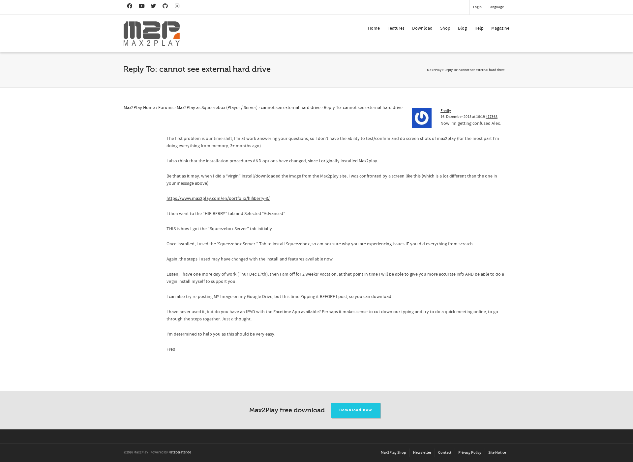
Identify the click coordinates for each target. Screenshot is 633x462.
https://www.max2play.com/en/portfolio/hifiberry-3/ (218, 199)
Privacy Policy (469, 452)
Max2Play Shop (393, 452)
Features (396, 28)
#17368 (491, 116)
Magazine (500, 28)
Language (496, 7)
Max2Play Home (139, 108)
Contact (444, 452)
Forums (165, 108)
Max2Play (434, 70)
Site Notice (497, 452)
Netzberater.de (179, 452)
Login (477, 7)
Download (422, 28)
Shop (445, 28)
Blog (462, 28)
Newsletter (422, 452)
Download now (356, 410)
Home (374, 28)
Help (479, 28)
